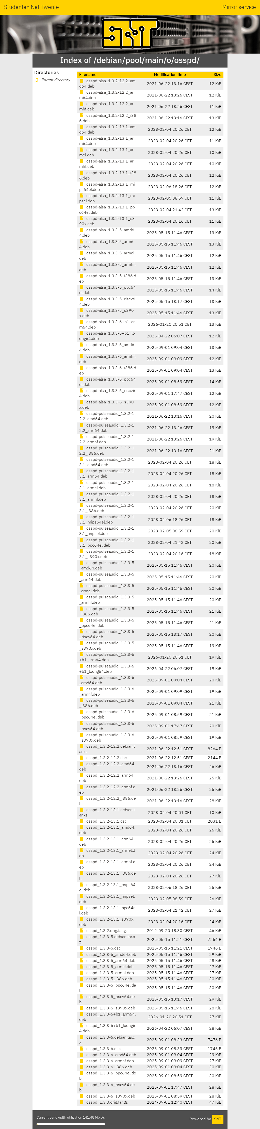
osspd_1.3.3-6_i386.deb (108, 1067)
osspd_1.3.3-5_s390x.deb (110, 1008)
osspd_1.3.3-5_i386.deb (108, 979)
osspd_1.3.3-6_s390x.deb (110, 1096)
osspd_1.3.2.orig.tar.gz (106, 931)
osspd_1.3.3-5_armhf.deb (109, 973)
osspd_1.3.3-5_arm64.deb (110, 961)
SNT (217, 1119)
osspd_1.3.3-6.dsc (103, 1049)
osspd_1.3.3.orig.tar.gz (106, 1103)
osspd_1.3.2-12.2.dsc (106, 758)
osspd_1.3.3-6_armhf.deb (109, 1061)
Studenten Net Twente (31, 7)
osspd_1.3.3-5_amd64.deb (110, 955)
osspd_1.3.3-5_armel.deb (109, 967)
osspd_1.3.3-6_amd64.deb (110, 1055)
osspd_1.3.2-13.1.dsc (106, 822)
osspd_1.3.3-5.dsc (103, 948)
